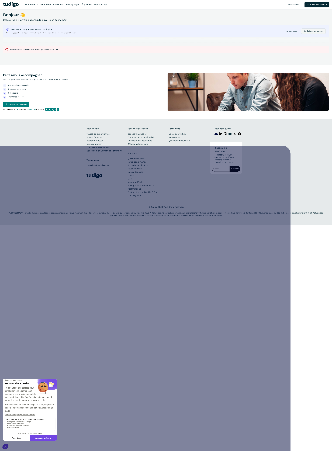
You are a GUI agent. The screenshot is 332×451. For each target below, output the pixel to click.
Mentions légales (136, 182)
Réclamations (134, 189)
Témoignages (72, 4)
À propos (87, 4)
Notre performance (137, 162)
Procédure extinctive (138, 165)
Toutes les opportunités (98, 134)
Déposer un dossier (137, 134)
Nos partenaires (135, 172)
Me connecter (294, 4)
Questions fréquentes (179, 140)
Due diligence (134, 195)
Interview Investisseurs (98, 165)
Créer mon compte (318, 4)
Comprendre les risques (98, 147)
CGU (130, 178)
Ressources (100, 4)
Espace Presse (135, 168)
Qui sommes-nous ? (137, 158)
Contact (132, 175)
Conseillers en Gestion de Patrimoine (104, 151)
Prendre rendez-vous (17, 104)
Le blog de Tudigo (177, 134)
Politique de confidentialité (141, 185)
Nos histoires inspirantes (140, 140)
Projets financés (94, 137)
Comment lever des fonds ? (141, 137)
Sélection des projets (138, 144)
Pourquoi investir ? (96, 140)
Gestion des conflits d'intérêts (142, 192)
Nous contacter (94, 144)
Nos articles (174, 137)
